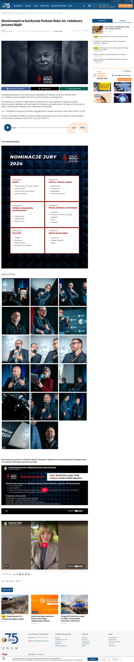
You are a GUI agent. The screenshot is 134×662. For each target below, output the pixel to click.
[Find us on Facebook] (124, 1)
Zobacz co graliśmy (114, 642)
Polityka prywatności (61, 646)
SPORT (36, 6)
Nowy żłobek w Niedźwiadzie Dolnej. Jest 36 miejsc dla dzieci (117, 28)
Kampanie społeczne (61, 639)
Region (84, 646)
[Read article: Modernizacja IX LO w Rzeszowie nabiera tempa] (14, 604)
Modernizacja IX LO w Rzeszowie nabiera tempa (113, 36)
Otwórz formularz (124, 79)
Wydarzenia (112, 646)
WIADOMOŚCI (18, 6)
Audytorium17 (40, 654)
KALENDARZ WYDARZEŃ (58, 6)
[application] (44, 127)
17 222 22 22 (127, 71)
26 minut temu (108, 31)
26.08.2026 (4, 621)
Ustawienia (115, 659)
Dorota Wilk (9, 31)
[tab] (102, 20)
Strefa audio (112, 639)
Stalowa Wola (86, 642)
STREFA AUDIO (44, 6)
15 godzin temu (98, 63)
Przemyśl (84, 639)
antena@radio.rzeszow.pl (122, 75)
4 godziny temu (98, 45)
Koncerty (111, 644)
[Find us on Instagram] (129, 1)
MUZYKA (28, 6)
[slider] (82, 127)
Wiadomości (6, 612)
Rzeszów (84, 637)
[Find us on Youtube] (132, 1)
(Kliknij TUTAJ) (79, 111)
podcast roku (9, 581)
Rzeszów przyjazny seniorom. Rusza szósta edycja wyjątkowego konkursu (42, 618)
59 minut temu (98, 38)
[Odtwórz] (7, 127)
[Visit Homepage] (6, 6)
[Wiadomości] (89, 6)
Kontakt (57, 637)
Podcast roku (58, 31)
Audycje (35, 612)
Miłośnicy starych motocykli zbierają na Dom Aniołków (110, 54)
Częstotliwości (113, 637)
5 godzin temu (98, 56)
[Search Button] (84, 5)
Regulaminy (58, 644)
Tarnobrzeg (85, 644)
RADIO (70, 6)
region (18, 581)
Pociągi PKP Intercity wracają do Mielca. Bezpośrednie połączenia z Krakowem (72, 618)
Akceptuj (92, 659)
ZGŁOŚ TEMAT (126, 6)
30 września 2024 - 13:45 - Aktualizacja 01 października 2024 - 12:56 (35, 31)
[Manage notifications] (3, 658)
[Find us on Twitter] (127, 1)
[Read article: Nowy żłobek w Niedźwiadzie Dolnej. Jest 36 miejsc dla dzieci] (97, 30)
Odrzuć (104, 659)
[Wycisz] (79, 128)
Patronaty (58, 642)
